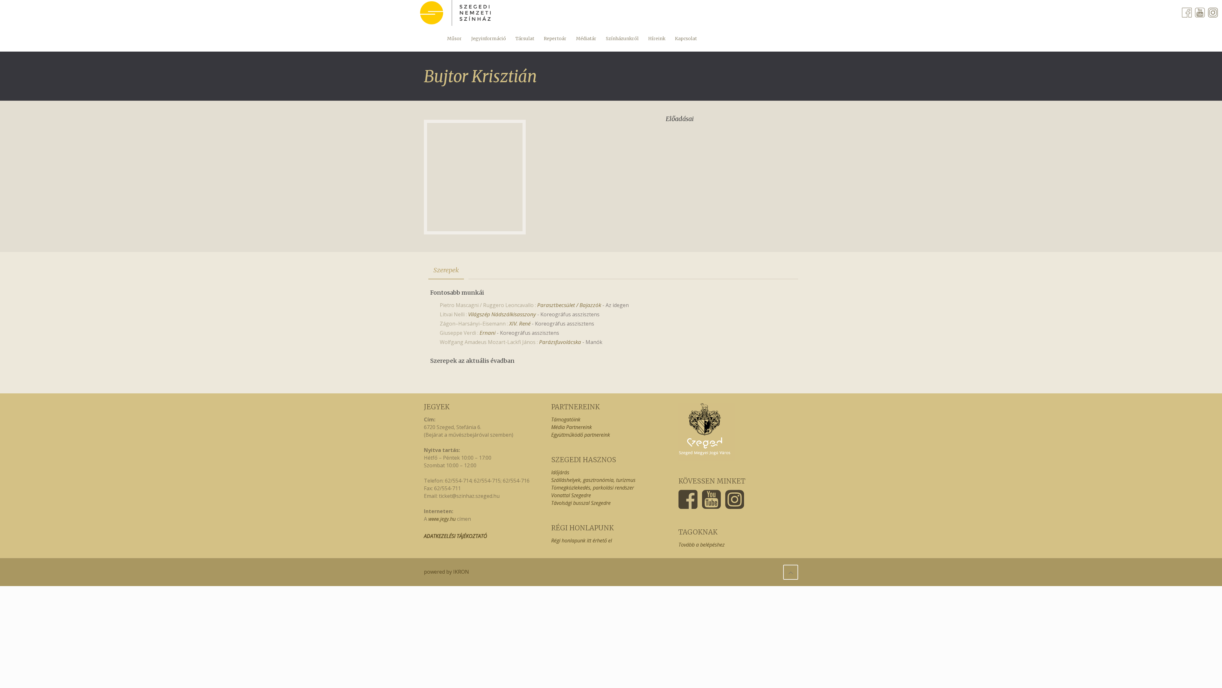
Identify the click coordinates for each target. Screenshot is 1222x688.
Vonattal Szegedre (571, 495)
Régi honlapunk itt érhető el (581, 540)
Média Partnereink (571, 427)
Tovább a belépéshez (701, 544)
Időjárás (560, 472)
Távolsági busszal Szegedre (581, 502)
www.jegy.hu (442, 518)
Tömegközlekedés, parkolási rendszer (592, 487)
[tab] (446, 270)
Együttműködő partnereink (580, 434)
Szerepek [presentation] (446, 270)
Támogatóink (565, 419)
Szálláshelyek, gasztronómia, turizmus (593, 480)
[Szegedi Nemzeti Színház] (455, 13)
